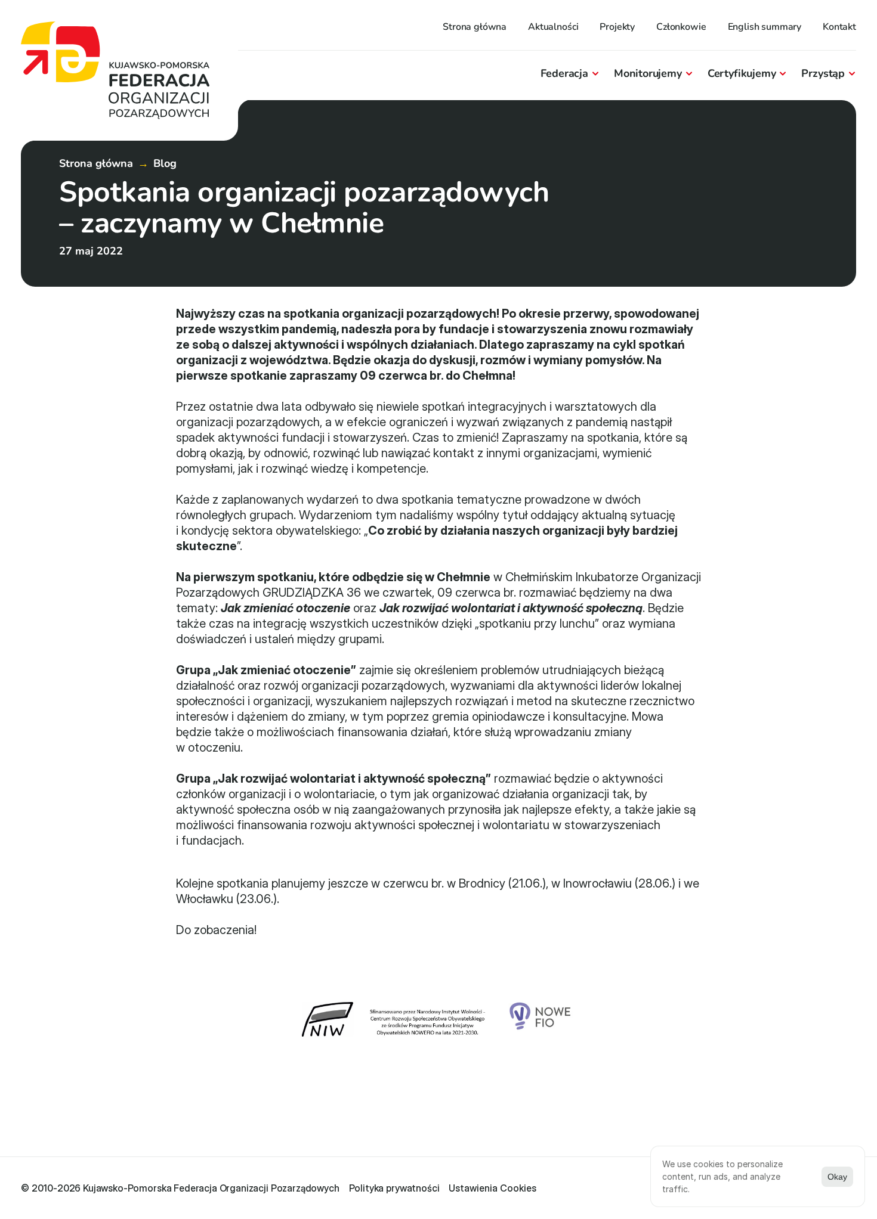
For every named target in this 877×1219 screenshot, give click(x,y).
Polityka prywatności (394, 1188)
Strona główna (475, 26)
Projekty (617, 26)
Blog (165, 163)
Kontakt (839, 26)
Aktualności (553, 26)
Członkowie (681, 26)
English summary (765, 26)
